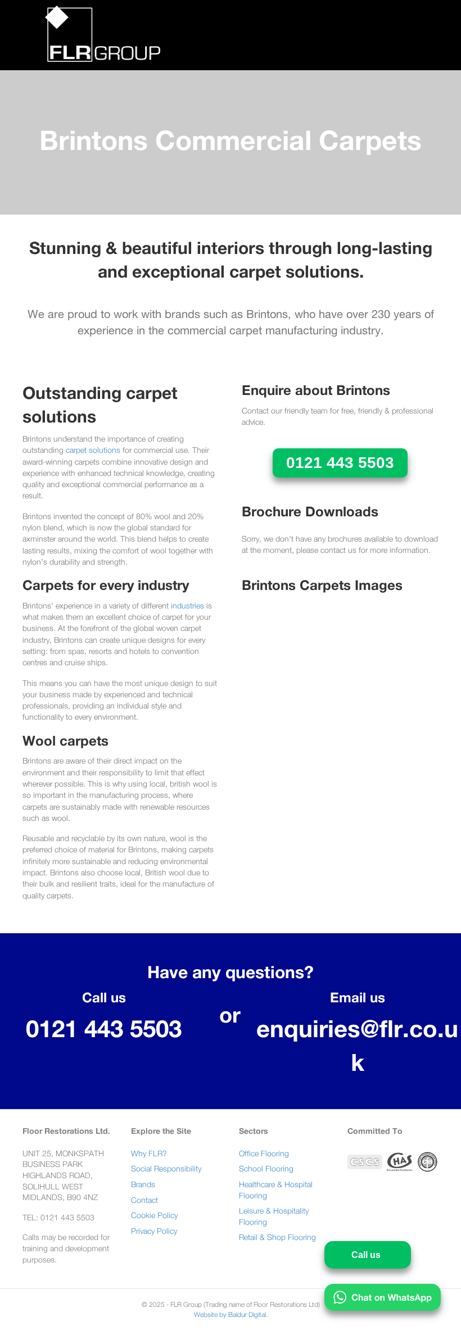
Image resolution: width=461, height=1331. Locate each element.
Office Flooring (264, 1154)
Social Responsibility (166, 1169)
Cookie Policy (154, 1216)
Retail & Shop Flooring (277, 1238)
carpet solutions (93, 451)
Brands (143, 1185)
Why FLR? (149, 1154)
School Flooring (266, 1169)
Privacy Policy (154, 1231)
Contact (144, 1201)
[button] (340, 463)
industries (187, 606)
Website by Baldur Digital (230, 1314)
